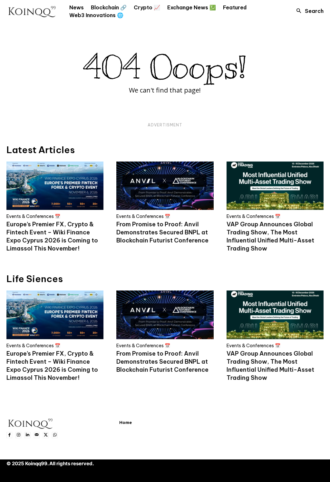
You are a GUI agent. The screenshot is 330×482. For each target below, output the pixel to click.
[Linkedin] (27, 435)
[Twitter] (46, 435)
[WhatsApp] (55, 435)
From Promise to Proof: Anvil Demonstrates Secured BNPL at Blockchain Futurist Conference (162, 232)
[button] (308, 11)
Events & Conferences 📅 (33, 216)
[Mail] (37, 435)
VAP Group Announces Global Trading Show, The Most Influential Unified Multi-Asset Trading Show (270, 236)
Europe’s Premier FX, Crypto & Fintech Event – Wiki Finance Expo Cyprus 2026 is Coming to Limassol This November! (52, 236)
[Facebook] (9, 435)
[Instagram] (18, 435)
